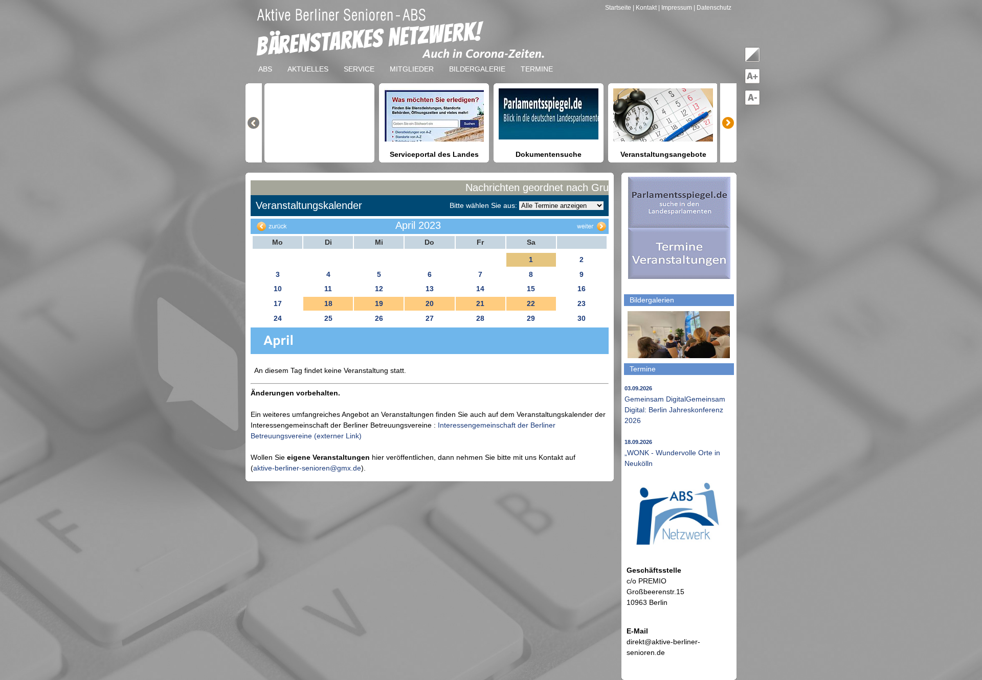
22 (531, 303)
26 (379, 318)
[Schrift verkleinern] (752, 103)
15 (531, 289)
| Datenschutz (712, 7)
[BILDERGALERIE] (477, 61)
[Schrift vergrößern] (752, 82)
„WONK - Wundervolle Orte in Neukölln (672, 453)
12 (379, 289)
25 (328, 318)
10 (278, 289)
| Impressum (675, 7)
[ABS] (265, 61)
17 (278, 303)
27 (430, 318)
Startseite (619, 7)
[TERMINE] (537, 61)
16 (581, 289)
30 (581, 318)
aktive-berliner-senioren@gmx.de (307, 468)
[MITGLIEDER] (411, 61)
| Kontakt (645, 7)
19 (379, 303)
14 (480, 289)
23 (581, 303)
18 (328, 303)
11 (328, 289)
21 (480, 303)
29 (531, 318)
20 (430, 303)
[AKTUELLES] (308, 61)
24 (278, 318)
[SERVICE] (359, 61)
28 (480, 318)
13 (430, 289)
